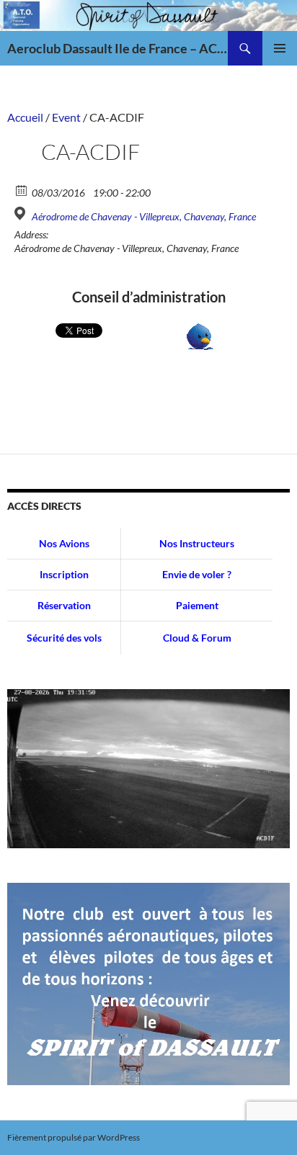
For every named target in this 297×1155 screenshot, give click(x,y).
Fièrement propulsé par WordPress (73, 1137)
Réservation (64, 605)
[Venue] (22, 213)
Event (66, 117)
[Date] (22, 190)
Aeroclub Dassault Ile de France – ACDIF (117, 48)
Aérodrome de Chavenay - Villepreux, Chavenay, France (144, 216)
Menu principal (279, 48)
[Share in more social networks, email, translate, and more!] (200, 335)
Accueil (25, 117)
